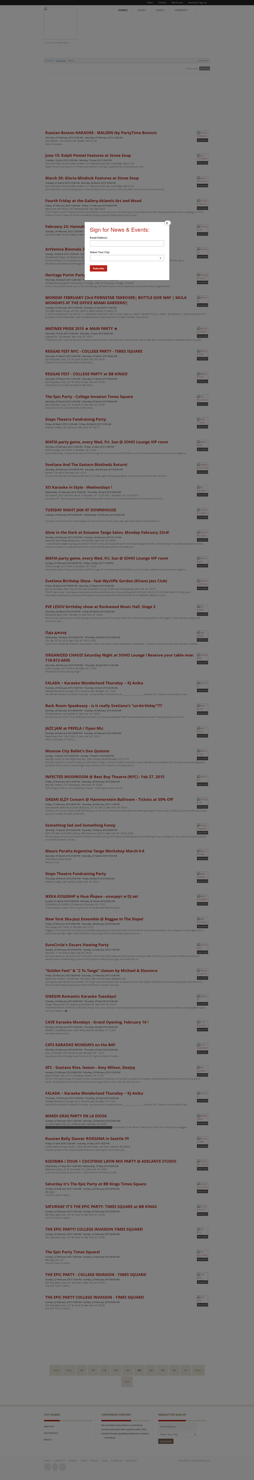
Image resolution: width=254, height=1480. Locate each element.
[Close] (167, 222)
